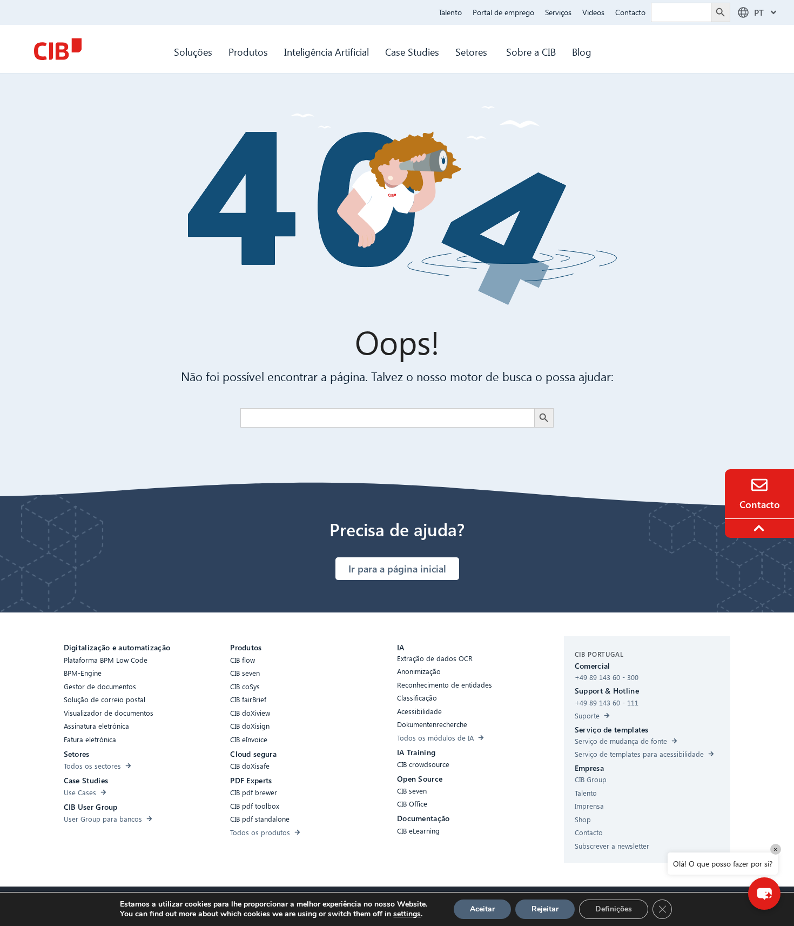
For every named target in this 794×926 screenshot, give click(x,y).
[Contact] (759, 485)
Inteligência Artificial (326, 51)
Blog (581, 51)
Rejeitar (545, 909)
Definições (613, 909)
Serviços (558, 12)
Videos (593, 12)
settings (407, 914)
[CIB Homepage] (58, 49)
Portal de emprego (503, 12)
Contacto (630, 12)
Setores (472, 51)
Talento (450, 12)
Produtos (248, 51)
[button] (764, 893)
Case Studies (412, 51)
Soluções (193, 51)
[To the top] (760, 528)
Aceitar (482, 909)
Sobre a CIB (531, 51)
